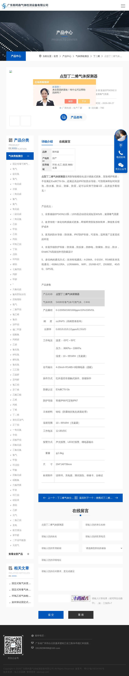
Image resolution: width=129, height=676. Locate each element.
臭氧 (15, 525)
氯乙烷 (16, 384)
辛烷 (15, 435)
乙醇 (15, 510)
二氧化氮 (17, 219)
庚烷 (15, 505)
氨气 (15, 304)
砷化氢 (16, 354)
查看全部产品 (16, 554)
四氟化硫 (17, 445)
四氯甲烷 (17, 440)
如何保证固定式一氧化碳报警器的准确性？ (21, 602)
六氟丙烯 (17, 485)
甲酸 (15, 470)
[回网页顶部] (121, 146)
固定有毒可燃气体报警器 (22, 164)
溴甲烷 (16, 324)
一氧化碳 (17, 184)
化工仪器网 (19, 672)
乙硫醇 (16, 374)
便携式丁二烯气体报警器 (109, 497)
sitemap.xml (43, 672)
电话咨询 (120, 157)
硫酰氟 (16, 334)
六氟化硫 (17, 289)
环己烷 (16, 495)
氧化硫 (16, 209)
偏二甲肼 (17, 329)
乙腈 (15, 344)
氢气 (15, 179)
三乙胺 (16, 369)
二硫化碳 (17, 214)
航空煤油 (17, 530)
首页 (56, 56)
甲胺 (15, 460)
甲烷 (15, 229)
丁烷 (15, 249)
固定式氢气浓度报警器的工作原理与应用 (21, 583)
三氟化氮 (17, 450)
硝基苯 (16, 500)
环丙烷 (16, 259)
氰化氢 (16, 349)
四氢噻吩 (17, 299)
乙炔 (15, 224)
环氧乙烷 (17, 244)
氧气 (15, 169)
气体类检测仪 (82, 56)
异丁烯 (16, 389)
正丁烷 (16, 425)
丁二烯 (96, 56)
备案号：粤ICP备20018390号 (89, 668)
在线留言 (64, 141)
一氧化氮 (17, 430)
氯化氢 (16, 364)
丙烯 (15, 404)
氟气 (15, 199)
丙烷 (15, 239)
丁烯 (15, 409)
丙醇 (15, 274)
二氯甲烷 (17, 309)
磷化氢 (16, 359)
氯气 (15, 455)
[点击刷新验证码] (80, 598)
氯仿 (15, 319)
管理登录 (31, 672)
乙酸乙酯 (17, 394)
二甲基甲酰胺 (19, 540)
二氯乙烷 (17, 520)
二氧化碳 (17, 194)
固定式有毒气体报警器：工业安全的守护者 (21, 589)
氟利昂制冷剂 (19, 294)
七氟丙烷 (17, 269)
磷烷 (15, 264)
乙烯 (15, 399)
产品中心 (16, 56)
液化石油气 (18, 420)
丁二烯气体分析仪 (66, 497)
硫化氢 (16, 174)
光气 (15, 515)
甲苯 (15, 490)
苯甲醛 (16, 535)
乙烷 (15, 234)
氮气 (15, 204)
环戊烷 (16, 465)
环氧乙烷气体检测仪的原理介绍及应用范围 (21, 595)
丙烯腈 (16, 339)
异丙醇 (16, 379)
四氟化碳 (17, 475)
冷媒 (15, 189)
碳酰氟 (16, 480)
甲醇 (15, 279)
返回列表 (82, 498)
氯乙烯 (16, 314)
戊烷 (15, 254)
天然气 (16, 545)
